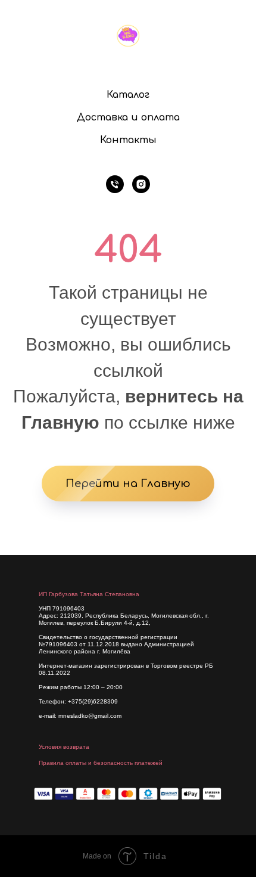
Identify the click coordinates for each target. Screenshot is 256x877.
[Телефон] (115, 184)
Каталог (128, 94)
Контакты (128, 140)
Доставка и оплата (128, 117)
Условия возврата (64, 746)
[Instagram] (141, 184)
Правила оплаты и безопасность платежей (101, 763)
